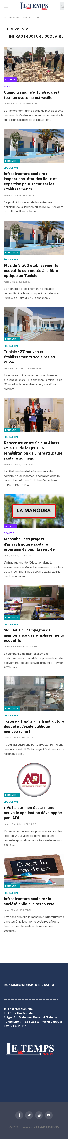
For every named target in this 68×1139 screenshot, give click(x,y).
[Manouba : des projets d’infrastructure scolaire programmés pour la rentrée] (34, 511)
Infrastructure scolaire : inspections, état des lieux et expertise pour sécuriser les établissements (30, 181)
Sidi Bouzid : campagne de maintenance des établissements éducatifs (34, 635)
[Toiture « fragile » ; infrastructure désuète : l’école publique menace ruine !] (34, 693)
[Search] (62, 6)
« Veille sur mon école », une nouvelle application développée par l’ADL (33, 812)
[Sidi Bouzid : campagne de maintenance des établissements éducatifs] (34, 602)
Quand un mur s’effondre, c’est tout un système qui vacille (32, 95)
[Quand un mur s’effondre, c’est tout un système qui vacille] (34, 64)
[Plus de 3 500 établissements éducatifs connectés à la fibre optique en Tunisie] (34, 238)
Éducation (11, 161)
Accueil (8, 17)
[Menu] (6, 6)
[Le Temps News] (34, 6)
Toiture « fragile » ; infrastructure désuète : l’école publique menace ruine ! (34, 726)
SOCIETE (10, 79)
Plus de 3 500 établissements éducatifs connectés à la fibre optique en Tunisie (31, 270)
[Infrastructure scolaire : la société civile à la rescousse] (34, 871)
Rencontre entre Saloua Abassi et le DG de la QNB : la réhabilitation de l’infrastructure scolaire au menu (33, 451)
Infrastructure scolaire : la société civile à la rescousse (29, 901)
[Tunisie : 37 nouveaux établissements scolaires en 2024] (34, 324)
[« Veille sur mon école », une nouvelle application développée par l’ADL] (34, 780)
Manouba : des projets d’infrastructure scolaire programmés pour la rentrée (29, 544)
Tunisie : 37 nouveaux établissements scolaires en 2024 (29, 357)
